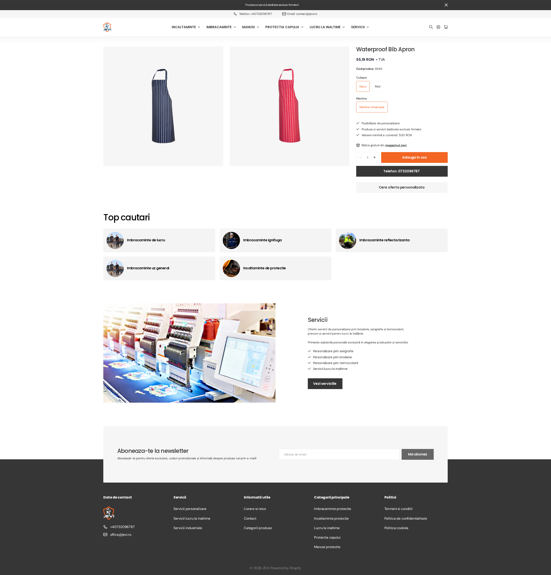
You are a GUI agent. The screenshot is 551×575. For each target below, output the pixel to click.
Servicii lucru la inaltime (191, 518)
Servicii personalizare (189, 508)
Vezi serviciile (325, 383)
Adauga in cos (414, 157)
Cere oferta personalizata (402, 187)
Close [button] (446, 5)
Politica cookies (396, 528)
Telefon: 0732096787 (402, 171)
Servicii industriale (187, 528)
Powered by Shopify (286, 568)
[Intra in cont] (438, 27)
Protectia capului (327, 537)
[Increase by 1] (374, 157)
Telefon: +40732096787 (255, 14)
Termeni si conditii (398, 508)
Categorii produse (258, 528)
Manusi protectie (327, 547)
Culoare (361, 77)
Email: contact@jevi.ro (302, 14)
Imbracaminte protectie (332, 508)
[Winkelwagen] (446, 27)
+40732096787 (122, 527)
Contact (250, 518)
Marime (361, 98)
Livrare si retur (255, 508)
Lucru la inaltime (327, 528)
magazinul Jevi (396, 145)
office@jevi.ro (120, 534)
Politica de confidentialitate (405, 518)
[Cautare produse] (431, 27)
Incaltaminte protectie (331, 518)
